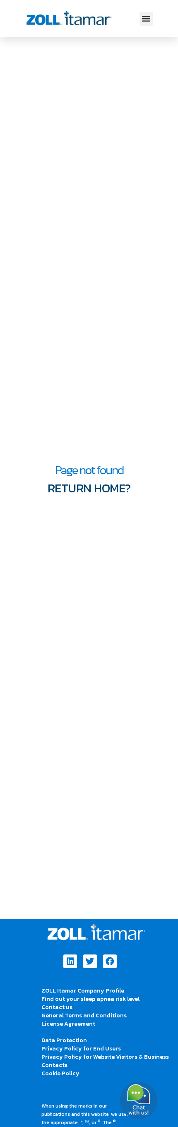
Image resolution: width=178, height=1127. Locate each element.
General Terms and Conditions (84, 1015)
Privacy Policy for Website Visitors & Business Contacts (105, 1061)
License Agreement (68, 1023)
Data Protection (64, 1040)
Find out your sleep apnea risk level (90, 999)
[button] (146, 19)
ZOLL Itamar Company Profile (82, 990)
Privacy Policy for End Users (81, 1048)
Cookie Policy (60, 1073)
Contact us (56, 1007)
